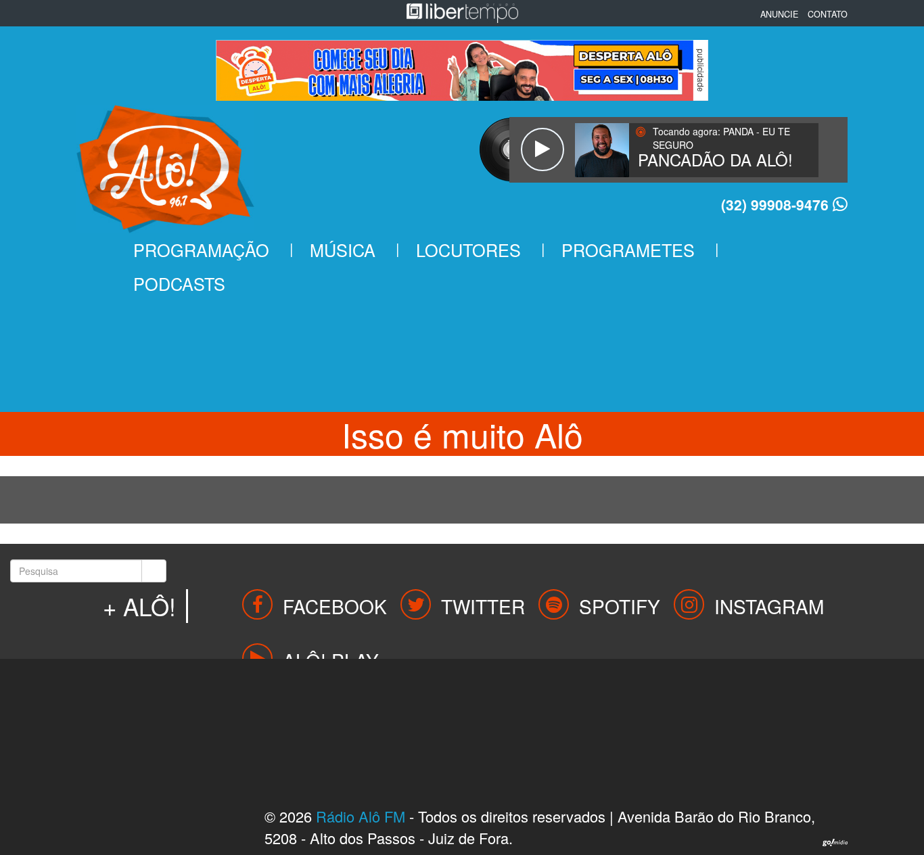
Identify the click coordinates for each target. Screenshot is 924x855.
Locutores (468, 249)
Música (342, 249)
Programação (201, 249)
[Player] (542, 150)
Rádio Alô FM (360, 816)
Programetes (628, 249)
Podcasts (179, 283)
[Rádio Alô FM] (165, 164)
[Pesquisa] (153, 570)
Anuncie (779, 14)
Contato (828, 14)
